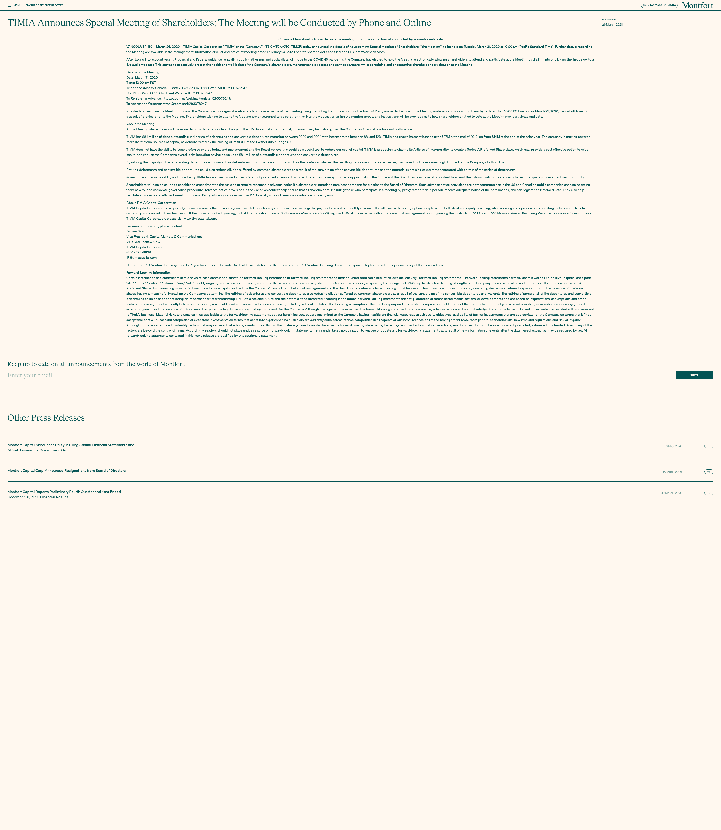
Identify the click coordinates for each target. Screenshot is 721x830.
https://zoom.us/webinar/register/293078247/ (196, 98)
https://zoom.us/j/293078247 (185, 103)
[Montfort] (697, 5)
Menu (17, 5)
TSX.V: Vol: (659, 5)
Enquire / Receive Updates (44, 5)
